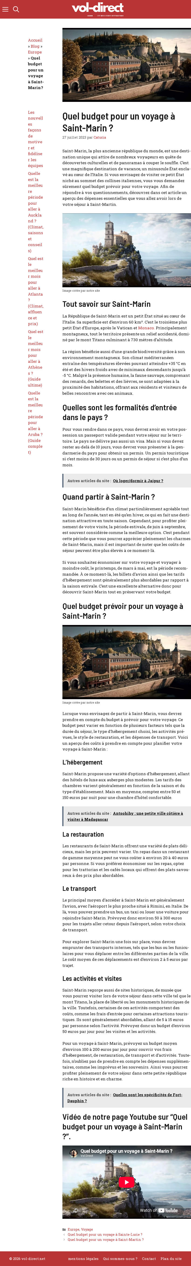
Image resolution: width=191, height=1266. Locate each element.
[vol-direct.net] (97, 9)
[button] (16, 9)
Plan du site (171, 1258)
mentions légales (83, 1258)
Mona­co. (146, 328)
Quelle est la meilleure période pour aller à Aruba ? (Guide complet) (35, 422)
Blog (35, 46)
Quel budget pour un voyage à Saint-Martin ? (106, 1239)
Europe (73, 1229)
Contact (149, 1258)
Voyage (87, 1229)
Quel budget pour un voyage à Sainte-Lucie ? (105, 1234)
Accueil (35, 40)
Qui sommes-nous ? (120, 1258)
